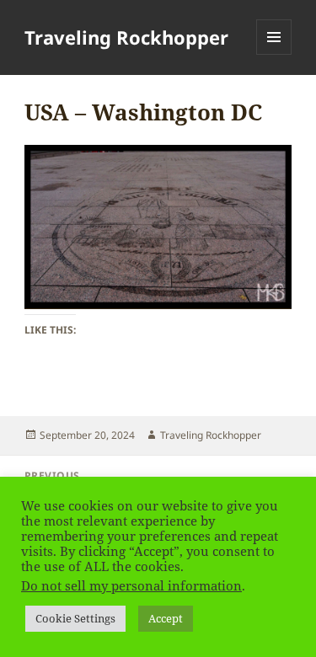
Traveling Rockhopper (126, 37)
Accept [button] (165, 618)
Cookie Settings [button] (75, 618)
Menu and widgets (274, 54)
